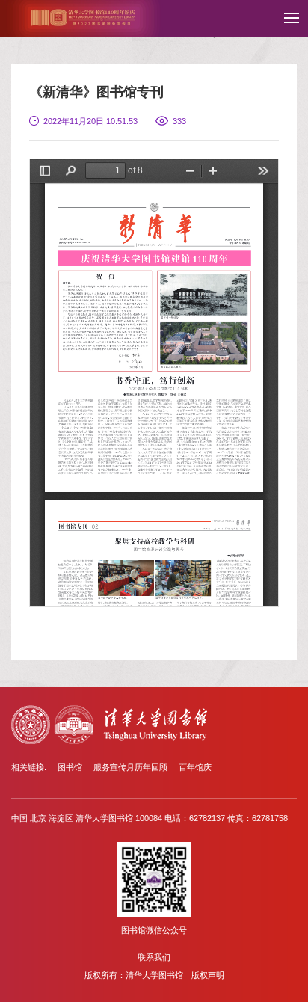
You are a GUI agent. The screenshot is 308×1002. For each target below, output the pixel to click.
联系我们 (154, 957)
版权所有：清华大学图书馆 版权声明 (154, 975)
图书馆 (70, 767)
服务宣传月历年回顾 (130, 767)
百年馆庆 (195, 767)
